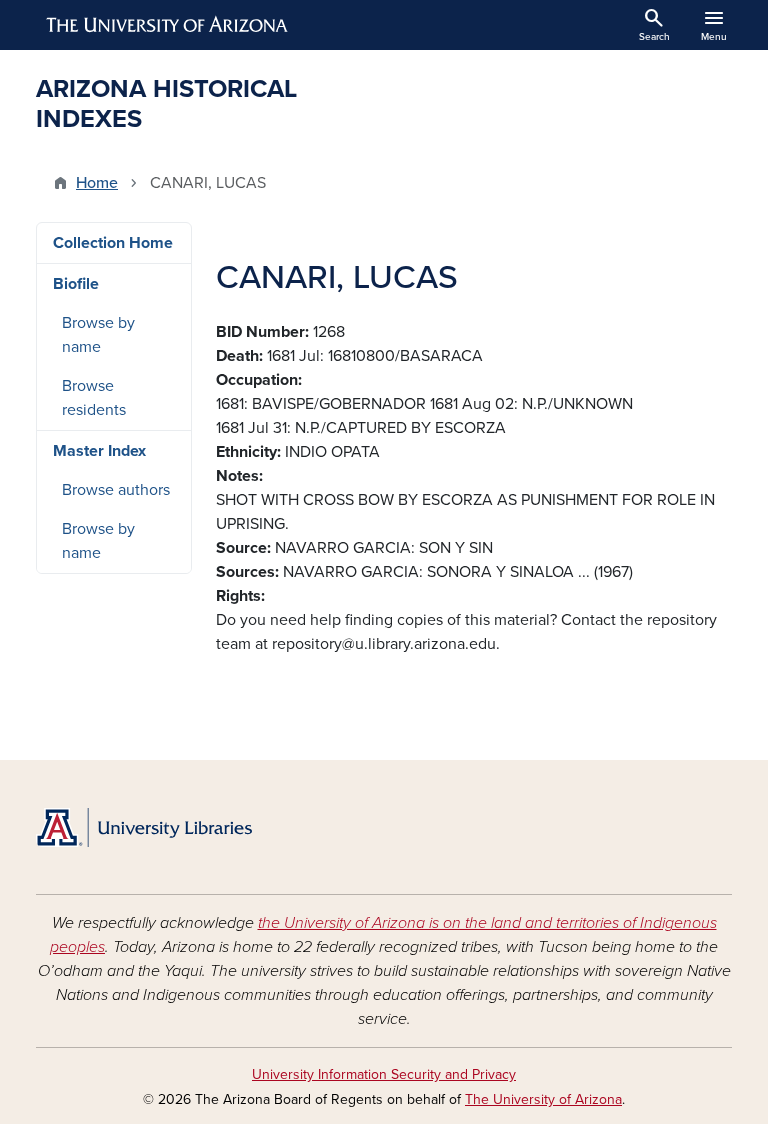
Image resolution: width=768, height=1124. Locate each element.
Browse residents (94, 398)
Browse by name (98, 335)
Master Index (99, 451)
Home (97, 183)
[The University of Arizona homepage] (168, 25)
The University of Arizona (543, 1099)
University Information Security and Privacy (384, 1074)
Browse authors (116, 490)
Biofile (76, 284)
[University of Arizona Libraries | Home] (144, 827)
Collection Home (113, 243)
